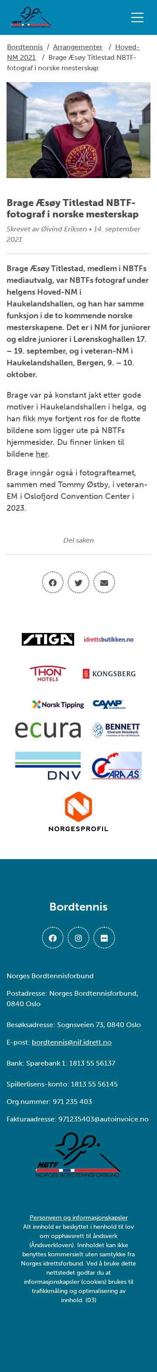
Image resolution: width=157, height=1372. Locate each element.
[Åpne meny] (139, 17)
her (42, 454)
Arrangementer (77, 47)
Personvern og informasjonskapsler (79, 1217)
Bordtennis (25, 47)
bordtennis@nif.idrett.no (72, 1042)
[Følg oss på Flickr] (104, 938)
